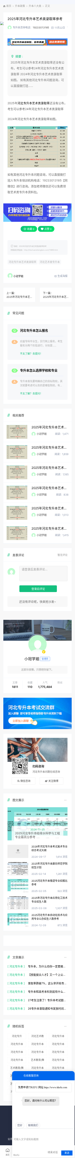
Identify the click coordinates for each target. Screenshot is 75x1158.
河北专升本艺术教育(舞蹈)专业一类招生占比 (37, 1045)
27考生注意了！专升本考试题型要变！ (48, 1000)
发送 (66, 1153)
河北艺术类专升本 (50, 262)
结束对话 (53, 1152)
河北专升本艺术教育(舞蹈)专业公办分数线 (58, 1052)
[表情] (15, 1133)
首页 (8, 6)
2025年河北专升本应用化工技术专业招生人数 (49, 899)
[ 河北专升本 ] (16, 966)
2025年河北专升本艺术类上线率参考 (19, 296)
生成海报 (62, 276)
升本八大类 (35, 6)
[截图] (32, 1133)
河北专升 (17, 1036)
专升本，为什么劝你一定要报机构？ (48, 966)
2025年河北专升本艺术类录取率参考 (35, 19)
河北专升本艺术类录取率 (34, 103)
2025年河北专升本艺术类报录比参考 (50, 427)
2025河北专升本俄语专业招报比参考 (49, 882)
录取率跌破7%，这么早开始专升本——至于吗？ (48, 983)
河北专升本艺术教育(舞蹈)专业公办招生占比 (37, 1052)
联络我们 (33, 1125)
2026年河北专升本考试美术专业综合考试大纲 (49, 848)
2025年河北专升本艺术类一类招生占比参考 (50, 488)
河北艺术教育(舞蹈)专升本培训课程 (37, 1037)
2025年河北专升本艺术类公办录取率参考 (50, 528)
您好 (19, 1125)
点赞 (48, 229)
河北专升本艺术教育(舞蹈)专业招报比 (58, 1037)
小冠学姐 (18, 276)
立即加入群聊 (20, 720)
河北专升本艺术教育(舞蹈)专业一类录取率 (17, 1045)
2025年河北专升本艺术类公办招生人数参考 (56, 296)
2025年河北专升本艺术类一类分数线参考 (50, 468)
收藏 (30, 229)
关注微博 (53, 781)
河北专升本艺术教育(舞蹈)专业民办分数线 (58, 1068)
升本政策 (20, 6)
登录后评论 (38, 588)
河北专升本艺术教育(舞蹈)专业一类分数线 (58, 1045)
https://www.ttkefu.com (55, 1087)
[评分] (21, 1133)
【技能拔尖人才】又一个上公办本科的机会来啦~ (48, 974)
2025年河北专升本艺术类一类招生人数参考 (50, 508)
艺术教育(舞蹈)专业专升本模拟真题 (17, 1068)
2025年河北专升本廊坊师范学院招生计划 (49, 865)
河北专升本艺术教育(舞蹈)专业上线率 (58, 1060)
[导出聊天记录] (71, 1133)
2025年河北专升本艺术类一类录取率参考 (50, 447)
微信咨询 (25, 781)
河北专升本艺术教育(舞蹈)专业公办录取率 (17, 1052)
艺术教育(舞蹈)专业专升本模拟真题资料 (37, 1060)
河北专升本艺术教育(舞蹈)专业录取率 (17, 1060)
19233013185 (41, 27)
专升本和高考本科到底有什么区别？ (48, 991)
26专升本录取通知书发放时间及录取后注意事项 (48, 1008)
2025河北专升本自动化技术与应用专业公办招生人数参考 (49, 916)
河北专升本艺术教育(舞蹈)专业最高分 (37, 1068)
